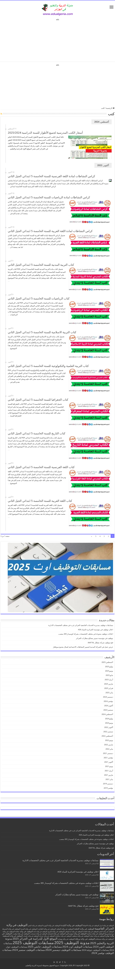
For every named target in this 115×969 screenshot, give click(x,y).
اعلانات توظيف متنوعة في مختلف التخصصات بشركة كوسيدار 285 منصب (85, 634)
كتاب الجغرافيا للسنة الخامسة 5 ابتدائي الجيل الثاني (38, 399)
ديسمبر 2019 (108, 784)
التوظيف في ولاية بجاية (24, 931)
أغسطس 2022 (107, 736)
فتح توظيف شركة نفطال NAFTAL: (100, 643)
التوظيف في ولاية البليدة (72, 925)
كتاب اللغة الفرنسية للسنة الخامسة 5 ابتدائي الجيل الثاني (41, 467)
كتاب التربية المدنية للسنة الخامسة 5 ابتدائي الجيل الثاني (41, 264)
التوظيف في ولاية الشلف (65, 929)
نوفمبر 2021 (108, 758)
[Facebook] (62, 962)
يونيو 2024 (109, 723)
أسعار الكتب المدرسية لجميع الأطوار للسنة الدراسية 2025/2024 (45, 132)
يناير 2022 (109, 749)
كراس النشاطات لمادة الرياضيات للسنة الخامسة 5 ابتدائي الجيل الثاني (49, 197)
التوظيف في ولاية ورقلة (85, 939)
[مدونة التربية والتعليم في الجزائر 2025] (57, 9)
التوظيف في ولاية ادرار (107, 925)
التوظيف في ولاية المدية (29, 929)
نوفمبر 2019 (108, 788)
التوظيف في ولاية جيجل (97, 936)
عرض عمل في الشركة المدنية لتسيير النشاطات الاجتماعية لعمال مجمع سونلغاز (83, 647)
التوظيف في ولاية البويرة (51, 925)
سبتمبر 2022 (108, 732)
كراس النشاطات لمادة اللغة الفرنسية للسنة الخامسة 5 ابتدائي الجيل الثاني (51, 176)
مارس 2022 (108, 745)
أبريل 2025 (109, 680)
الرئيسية (109, 108)
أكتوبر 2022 (108, 727)
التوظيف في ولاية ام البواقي (74, 931)
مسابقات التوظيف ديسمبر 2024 (63, 950)
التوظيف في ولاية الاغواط (91, 925)
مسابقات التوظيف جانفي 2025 (45, 946)
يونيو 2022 (109, 740)
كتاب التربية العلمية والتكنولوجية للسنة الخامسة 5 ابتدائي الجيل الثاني (48, 366)
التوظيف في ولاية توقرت (21, 934)
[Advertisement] (57, 39)
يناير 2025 (109, 693)
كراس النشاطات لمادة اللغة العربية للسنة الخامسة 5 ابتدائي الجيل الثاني (50, 231)
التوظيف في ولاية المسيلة (11, 929)
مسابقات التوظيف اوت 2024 (77, 946)
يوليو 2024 (109, 719)
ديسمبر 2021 (108, 753)
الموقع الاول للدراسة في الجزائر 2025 (34, 938)
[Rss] (65, 962)
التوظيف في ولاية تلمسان (56, 934)
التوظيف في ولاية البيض (35, 925)
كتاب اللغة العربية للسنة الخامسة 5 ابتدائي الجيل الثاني (40, 500)
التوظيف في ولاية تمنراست (38, 934)
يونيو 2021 (109, 766)
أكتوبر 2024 (108, 706)
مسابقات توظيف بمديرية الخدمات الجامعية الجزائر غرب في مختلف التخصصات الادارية (80, 625)
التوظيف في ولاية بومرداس (76, 934)
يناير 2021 (109, 779)
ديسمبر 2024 (108, 697)
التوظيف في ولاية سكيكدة (63, 936)
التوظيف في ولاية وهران (66, 939)
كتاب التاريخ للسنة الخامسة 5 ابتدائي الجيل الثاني (36, 433)
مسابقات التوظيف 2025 (33, 942)
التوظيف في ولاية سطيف (81, 936)
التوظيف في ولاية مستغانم (104, 939)
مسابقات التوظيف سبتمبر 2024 (28, 949)
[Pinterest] (57, 962)
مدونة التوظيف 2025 (72, 942)
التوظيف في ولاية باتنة (40, 931)
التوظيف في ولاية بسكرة (95, 934)
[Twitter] (60, 962)
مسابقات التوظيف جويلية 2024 (95, 950)
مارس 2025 (108, 684)
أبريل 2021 (109, 771)
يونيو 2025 (109, 671)
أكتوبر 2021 (108, 762)
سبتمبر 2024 (108, 710)
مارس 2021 (108, 775)
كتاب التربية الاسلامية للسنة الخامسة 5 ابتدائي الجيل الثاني (42, 332)
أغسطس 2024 (107, 714)
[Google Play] (54, 962)
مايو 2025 (109, 675)
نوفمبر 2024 (108, 701)
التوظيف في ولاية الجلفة (84, 929)
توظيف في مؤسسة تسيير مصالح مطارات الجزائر (94, 638)
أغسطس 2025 (107, 662)
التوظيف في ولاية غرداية (47, 936)
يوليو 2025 (109, 666)
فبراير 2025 (108, 688)
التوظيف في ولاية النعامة (90, 931)
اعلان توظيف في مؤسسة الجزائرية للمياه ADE (95, 630)
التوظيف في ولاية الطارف (47, 929)
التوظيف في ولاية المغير (106, 931)
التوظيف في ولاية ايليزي (56, 931)
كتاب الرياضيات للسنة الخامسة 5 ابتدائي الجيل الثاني (39, 298)
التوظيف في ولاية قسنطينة (13, 936)
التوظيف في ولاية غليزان (31, 936)
